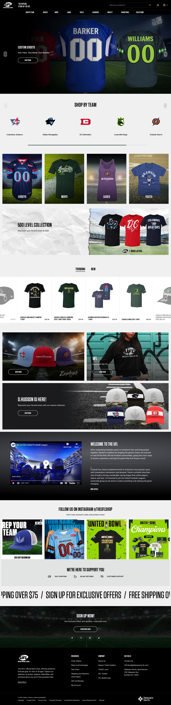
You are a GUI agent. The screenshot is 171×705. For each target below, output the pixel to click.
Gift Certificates (77, 681)
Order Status (76, 661)
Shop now (18, 372)
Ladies (69, 12)
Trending (80, 269)
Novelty (110, 12)
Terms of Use (42, 700)
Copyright (21, 700)
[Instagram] (90, 638)
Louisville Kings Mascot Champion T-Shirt (64, 318)
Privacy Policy (31, 700)
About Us (101, 661)
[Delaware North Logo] (145, 699)
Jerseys (45, 12)
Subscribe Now (85, 629)
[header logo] (23, 658)
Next (165, 54)
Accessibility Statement (72, 700)
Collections (140, 12)
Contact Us (128, 661)
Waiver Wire (125, 12)
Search (150, 5)
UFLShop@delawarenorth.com (136, 665)
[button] (165, 105)
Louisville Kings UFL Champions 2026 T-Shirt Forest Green (97, 318)
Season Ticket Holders (107, 665)
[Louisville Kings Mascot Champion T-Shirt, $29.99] (68, 290)
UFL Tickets (102, 674)
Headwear (95, 12)
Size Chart (75, 669)
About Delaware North (89, 700)
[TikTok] (98, 638)
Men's (57, 12)
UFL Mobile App (104, 678)
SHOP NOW (28, 60)
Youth (82, 12)
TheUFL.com (103, 669)
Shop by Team (30, 12)
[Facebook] (72, 638)
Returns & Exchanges (79, 665)
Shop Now (28, 238)
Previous (5, 54)
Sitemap (101, 700)
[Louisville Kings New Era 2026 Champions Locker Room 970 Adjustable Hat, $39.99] (34, 290)
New (93, 269)
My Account (76, 685)
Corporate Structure (55, 700)
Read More (22, 682)
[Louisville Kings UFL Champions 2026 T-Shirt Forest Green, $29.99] (102, 290)
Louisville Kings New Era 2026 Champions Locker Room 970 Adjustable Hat (29, 317)
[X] (81, 638)
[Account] (158, 5)
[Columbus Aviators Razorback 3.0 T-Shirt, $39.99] (136, 290)
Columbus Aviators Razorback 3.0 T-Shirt (132, 318)
